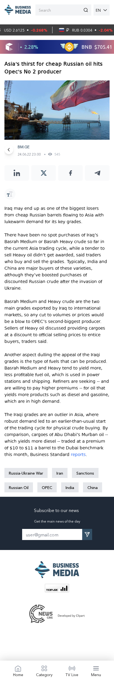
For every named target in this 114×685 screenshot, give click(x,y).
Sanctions (85, 473)
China (92, 487)
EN (98, 10)
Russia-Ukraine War (26, 473)
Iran (59, 473)
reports (78, 454)
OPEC (47, 487)
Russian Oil (18, 487)
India (70, 487)
